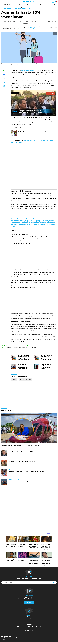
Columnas (36, 4)
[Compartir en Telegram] (28, 27)
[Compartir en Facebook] (21, 27)
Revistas (50, 4)
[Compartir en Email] (31, 27)
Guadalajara (22, 4)
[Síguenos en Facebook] (18, 626)
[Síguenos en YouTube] (29, 626)
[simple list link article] (29, 428)
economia (26, 8)
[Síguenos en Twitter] (22, 626)
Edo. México (15, 4)
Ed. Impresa (43, 4)
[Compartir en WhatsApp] (18, 27)
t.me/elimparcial (29, 616)
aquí (35, 347)
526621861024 (29, 597)
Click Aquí (29, 602)
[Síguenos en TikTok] (33, 626)
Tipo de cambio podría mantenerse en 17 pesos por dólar (47, 366)
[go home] (29, 636)
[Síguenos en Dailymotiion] (40, 626)
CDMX (8, 4)
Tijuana (17, 8)
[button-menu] (2, 2)
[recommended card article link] (14, 133)
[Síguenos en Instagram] (25, 626)
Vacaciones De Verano (25, 379)
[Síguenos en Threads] (36, 626)
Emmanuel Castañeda (8, 27)
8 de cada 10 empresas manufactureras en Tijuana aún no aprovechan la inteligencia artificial (24, 368)
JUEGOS (4, 4)
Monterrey (29, 4)
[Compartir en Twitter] (25, 27)
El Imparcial (6, 8)
